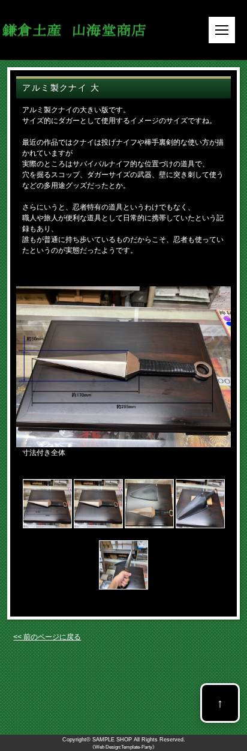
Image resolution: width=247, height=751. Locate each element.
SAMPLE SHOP (112, 740)
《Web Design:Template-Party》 (123, 747)
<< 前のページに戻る (47, 637)
